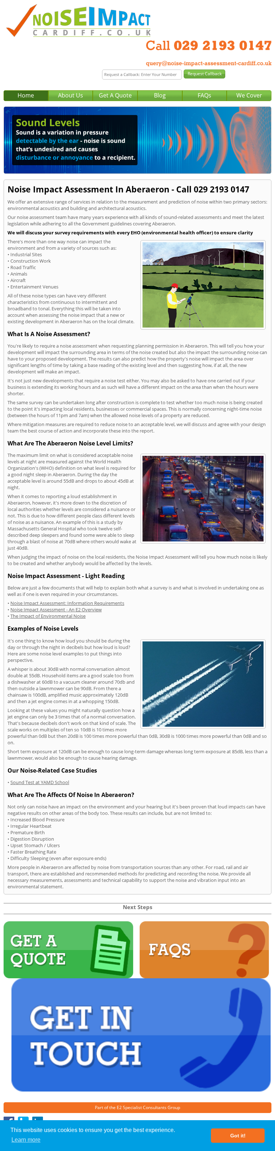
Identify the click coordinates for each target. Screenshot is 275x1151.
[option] (137, 140)
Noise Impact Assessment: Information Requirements (67, 603)
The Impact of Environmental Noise (48, 616)
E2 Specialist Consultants (142, 1107)
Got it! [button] (238, 1135)
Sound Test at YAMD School (39, 782)
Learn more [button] (25, 1140)
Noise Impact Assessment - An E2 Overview (56, 609)
